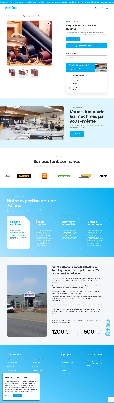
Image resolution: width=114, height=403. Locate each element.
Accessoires (36, 363)
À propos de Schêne (67, 363)
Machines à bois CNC (38, 359)
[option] (27, 176)
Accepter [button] (17, 395)
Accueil (10, 16)
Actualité (63, 370)
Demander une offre (73, 39)
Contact (63, 359)
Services (63, 366)
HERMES (68, 21)
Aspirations (10, 366)
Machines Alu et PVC (13, 370)
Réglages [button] (7, 395)
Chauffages (35, 366)
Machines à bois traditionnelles (16, 359)
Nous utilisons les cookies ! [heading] (16, 378)
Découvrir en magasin (88, 46)
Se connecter (99, 8)
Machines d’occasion (38, 370)
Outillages (23, 16)
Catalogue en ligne (66, 374)
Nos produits (16, 16)
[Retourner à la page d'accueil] (11, 8)
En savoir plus (77, 134)
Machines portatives (13, 363)
